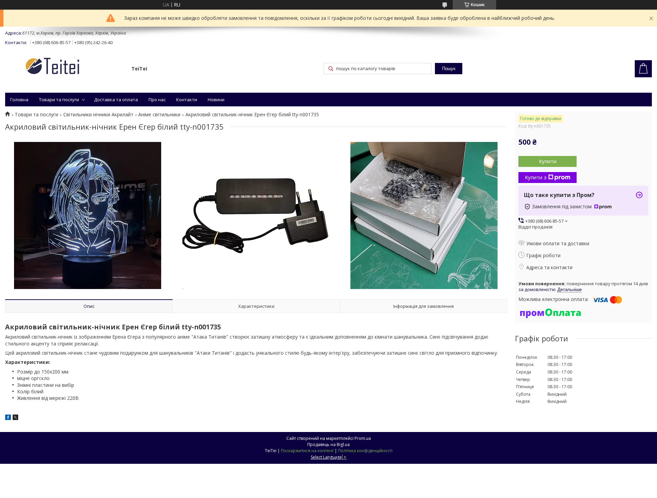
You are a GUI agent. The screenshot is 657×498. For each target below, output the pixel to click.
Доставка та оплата (116, 99)
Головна (19, 99)
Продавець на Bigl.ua (328, 444)
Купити (547, 161)
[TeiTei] (65, 67)
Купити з (535, 177)
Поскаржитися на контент (307, 451)
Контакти (186, 99)
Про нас (157, 99)
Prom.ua (363, 438)
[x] (15, 418)
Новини (216, 99)
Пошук (448, 68)
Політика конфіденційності (365, 451)
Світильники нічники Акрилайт (98, 115)
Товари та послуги (59, 99)
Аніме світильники (159, 115)
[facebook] (8, 418)
